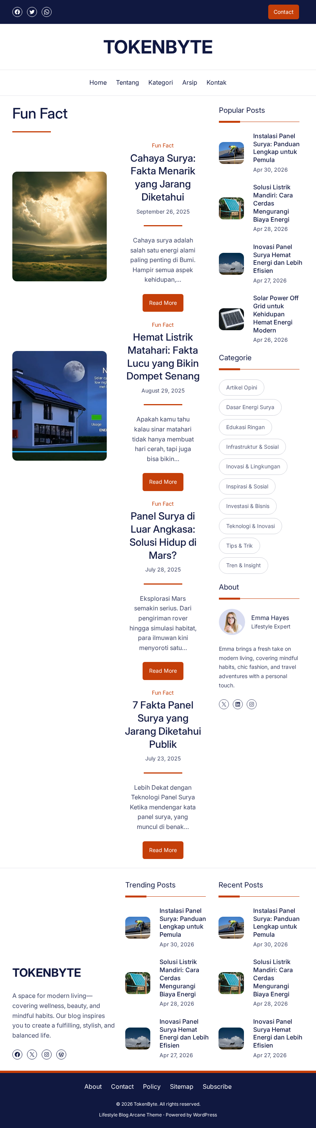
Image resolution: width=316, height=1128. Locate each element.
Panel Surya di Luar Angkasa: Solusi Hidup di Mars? (163, 535)
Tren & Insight (243, 565)
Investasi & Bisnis (247, 506)
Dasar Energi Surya (250, 407)
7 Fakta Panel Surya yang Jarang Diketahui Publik (163, 724)
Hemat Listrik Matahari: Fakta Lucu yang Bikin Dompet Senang (163, 356)
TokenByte (158, 47)
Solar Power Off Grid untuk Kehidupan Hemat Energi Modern (276, 314)
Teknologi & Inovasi (250, 526)
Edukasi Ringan (245, 427)
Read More (166, 305)
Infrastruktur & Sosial (252, 446)
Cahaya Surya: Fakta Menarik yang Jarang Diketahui (163, 177)
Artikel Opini (241, 387)
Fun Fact (163, 145)
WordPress (205, 1115)
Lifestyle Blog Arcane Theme (130, 1115)
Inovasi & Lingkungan (253, 466)
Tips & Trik (239, 545)
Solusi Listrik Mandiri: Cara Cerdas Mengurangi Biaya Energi (273, 203)
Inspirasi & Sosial (247, 486)
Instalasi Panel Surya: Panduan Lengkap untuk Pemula (276, 148)
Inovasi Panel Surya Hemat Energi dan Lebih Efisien (278, 258)
